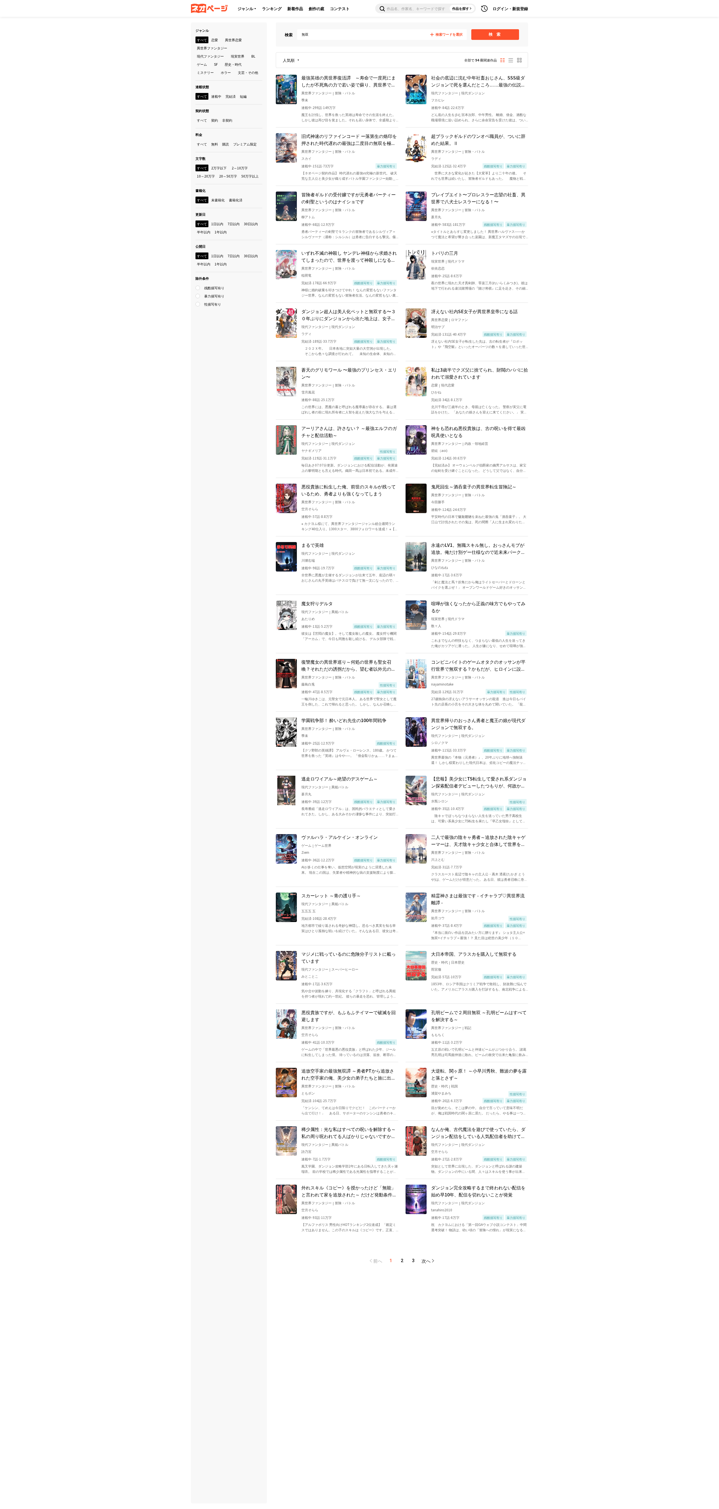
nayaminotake (442, 684)
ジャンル (245, 8)
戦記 (468, 1027)
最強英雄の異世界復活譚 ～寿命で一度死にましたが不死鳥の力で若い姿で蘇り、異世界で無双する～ (348, 81)
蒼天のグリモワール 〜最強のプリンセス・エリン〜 (349, 373)
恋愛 (434, 385)
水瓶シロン (439, 800)
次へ (426, 1260)
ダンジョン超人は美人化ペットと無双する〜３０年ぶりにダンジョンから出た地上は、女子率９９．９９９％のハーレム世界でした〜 (348, 315)
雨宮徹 (436, 969)
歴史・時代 (439, 962)
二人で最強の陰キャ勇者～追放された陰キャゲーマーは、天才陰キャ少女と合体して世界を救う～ (478, 841)
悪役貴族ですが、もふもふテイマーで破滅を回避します (348, 1016)
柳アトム (308, 216)
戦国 (454, 1086)
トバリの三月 (444, 252)
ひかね (436, 392)
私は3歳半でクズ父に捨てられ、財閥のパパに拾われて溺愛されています (479, 373)
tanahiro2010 (441, 1209)
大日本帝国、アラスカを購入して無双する (474, 953)
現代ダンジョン (473, 92)
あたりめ (308, 618)
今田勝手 (438, 501)
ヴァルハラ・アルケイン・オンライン (339, 837)
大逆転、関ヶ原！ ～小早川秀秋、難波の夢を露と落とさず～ (479, 1074)
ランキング (272, 8)
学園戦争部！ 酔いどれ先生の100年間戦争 (343, 720)
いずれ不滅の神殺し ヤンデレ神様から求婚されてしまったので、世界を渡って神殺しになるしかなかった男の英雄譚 (349, 256)
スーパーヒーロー (344, 969)
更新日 (200, 214)
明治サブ (438, 326)
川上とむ (438, 859)
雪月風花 (308, 392)
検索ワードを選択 (449, 35)
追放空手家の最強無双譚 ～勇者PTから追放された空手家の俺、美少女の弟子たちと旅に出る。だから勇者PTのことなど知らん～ (347, 1074)
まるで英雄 (312, 544)
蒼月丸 (436, 216)
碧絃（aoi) (439, 450)
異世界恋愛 (439, 319)
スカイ (306, 158)
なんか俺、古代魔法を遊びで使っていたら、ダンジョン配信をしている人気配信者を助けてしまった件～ (478, 1133)
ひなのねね (439, 567)
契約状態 (202, 110)
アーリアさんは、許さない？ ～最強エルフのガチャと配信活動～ (349, 431)
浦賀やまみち (441, 1093)
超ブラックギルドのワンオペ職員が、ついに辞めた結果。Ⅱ (478, 139)
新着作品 (295, 8)
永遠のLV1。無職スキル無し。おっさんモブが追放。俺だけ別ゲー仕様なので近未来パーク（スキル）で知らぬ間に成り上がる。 (477, 548)
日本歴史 (458, 962)
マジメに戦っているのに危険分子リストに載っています (348, 957)
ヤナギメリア (311, 450)
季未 (304, 99)
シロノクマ (439, 742)
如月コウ (438, 917)
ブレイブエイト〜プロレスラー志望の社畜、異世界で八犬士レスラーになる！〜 (478, 198)
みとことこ (309, 976)
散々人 (436, 625)
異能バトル (339, 611)
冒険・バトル (345, 92)
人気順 (289, 60)
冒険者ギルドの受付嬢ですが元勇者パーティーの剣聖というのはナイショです (348, 198)
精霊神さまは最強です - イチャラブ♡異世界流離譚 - (478, 899)
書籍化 (200, 190)
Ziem (305, 852)
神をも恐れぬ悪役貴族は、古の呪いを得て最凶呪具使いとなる (478, 431)
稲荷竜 (306, 275)
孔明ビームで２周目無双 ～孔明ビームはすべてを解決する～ (479, 1016)
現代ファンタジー (444, 92)
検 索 (495, 34)
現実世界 (438, 261)
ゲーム (306, 845)
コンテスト (340, 8)
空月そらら (309, 508)
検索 (289, 34)
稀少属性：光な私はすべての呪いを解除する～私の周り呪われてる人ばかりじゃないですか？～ (348, 1133)
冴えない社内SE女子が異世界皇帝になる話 (474, 311)
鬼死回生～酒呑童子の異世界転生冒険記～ (474, 486)
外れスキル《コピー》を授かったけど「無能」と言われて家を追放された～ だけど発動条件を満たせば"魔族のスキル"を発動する (349, 1191)
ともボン (308, 1093)
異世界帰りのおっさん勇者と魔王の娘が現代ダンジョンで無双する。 (478, 723)
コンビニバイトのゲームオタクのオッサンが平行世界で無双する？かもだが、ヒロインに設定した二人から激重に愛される (478, 665)
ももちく (438, 1034)
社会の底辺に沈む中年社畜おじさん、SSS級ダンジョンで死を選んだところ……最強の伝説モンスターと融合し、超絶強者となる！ (478, 81)
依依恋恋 (438, 268)
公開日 (200, 246)
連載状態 (202, 86)
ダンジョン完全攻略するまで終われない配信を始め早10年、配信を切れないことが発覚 (478, 1191)
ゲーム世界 (323, 845)
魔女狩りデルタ (317, 603)
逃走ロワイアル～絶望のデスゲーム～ (339, 778)
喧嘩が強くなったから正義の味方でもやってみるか (478, 607)
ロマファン (459, 319)
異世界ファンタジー (316, 92)
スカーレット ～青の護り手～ (331, 895)
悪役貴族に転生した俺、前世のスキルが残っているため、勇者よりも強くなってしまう (348, 490)
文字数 (200, 158)
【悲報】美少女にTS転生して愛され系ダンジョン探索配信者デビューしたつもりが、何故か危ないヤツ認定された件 (479, 782)
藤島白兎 (308, 684)
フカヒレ (438, 99)
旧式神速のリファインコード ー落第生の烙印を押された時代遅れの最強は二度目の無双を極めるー (349, 140)
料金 (198, 134)
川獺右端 (308, 560)
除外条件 (202, 278)
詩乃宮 (306, 1151)
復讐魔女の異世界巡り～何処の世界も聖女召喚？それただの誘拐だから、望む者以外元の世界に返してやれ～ (348, 665)
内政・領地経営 (476, 443)
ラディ (436, 158)
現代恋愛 (447, 385)
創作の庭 (316, 8)
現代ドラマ (456, 261)
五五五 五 (308, 910)
